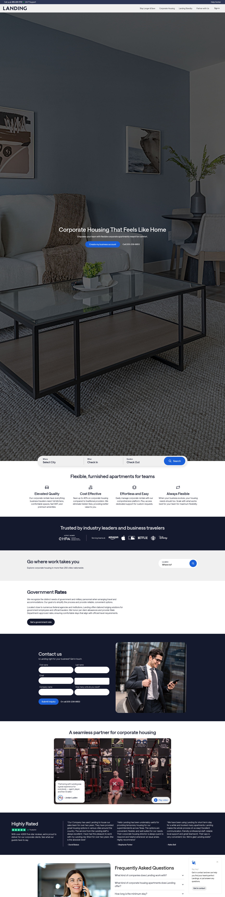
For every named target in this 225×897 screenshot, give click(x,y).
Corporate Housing (167, 8)
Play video (163, 800)
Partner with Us (202, 8)
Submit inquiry (48, 701)
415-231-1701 (17, 2)
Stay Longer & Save (147, 8)
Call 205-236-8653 (131, 244)
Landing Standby (185, 8)
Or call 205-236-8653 (70, 701)
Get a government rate (41, 622)
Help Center (216, 2)
